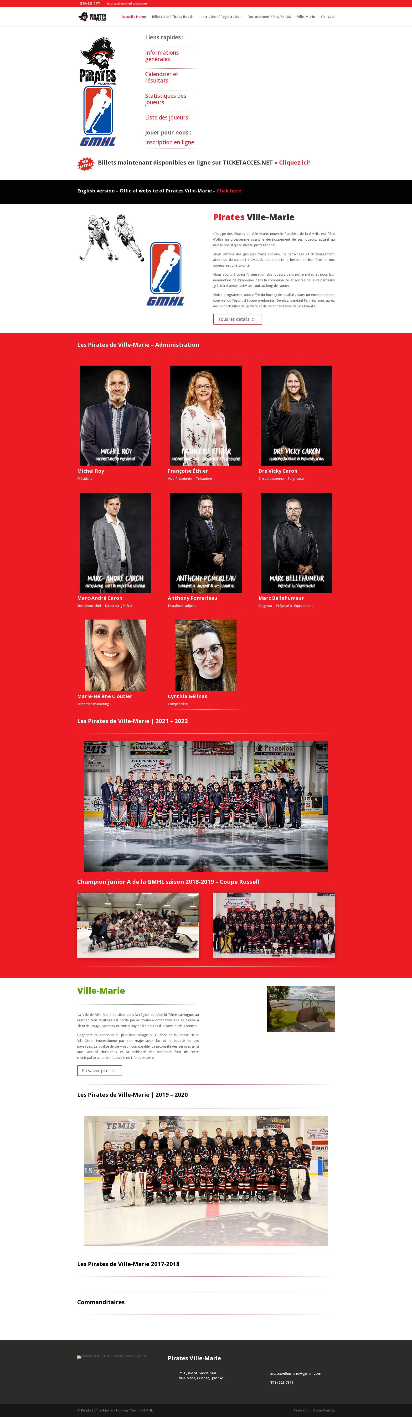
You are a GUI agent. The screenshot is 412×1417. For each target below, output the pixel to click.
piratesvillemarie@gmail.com (295, 1373)
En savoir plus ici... (100, 1070)
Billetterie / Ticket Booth (172, 17)
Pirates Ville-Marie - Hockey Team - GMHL (117, 1410)
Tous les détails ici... (238, 319)
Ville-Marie (306, 17)
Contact (328, 17)
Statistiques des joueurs (165, 99)
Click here (229, 190)
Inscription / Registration (221, 17)
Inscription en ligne (169, 142)
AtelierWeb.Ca (324, 1410)
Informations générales (162, 56)
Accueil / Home (134, 17)
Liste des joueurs (166, 117)
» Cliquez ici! (291, 162)
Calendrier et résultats (161, 77)
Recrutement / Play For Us (269, 17)
